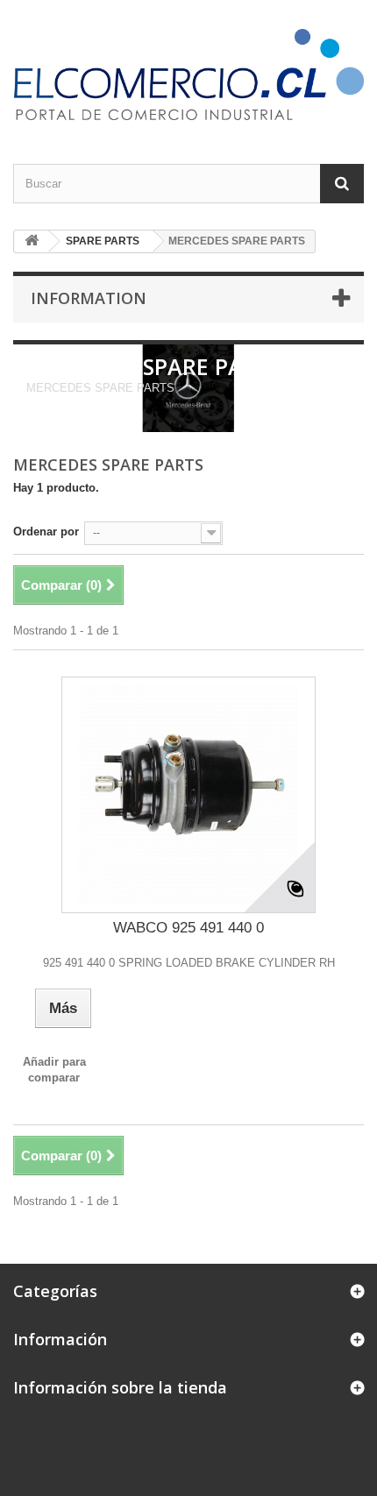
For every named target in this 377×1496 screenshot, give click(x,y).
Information (88, 297)
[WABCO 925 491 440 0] (188, 794)
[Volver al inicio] (31, 241)
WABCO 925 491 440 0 (188, 927)
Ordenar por (46, 531)
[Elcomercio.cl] (188, 74)
